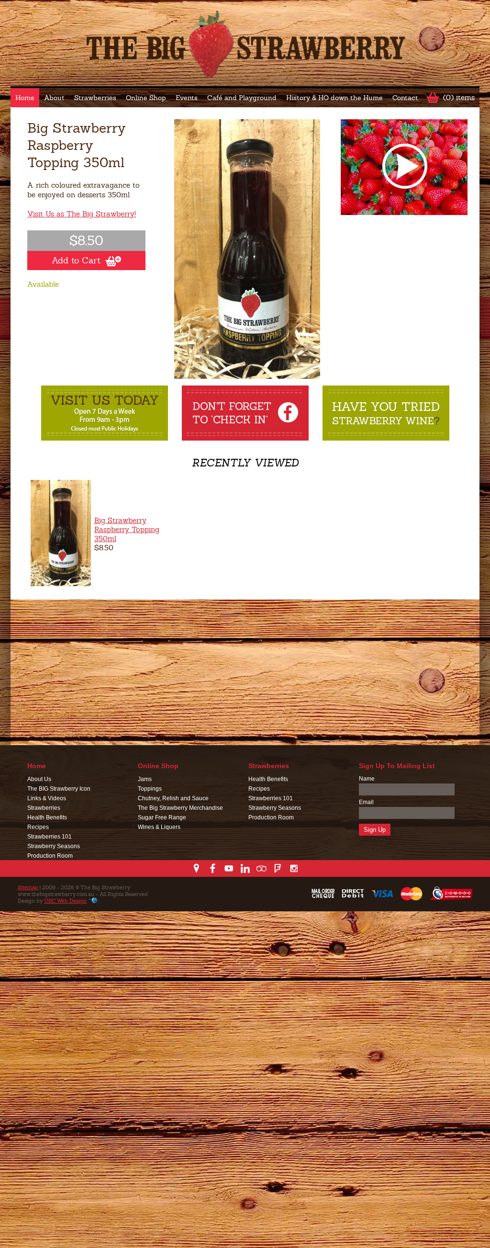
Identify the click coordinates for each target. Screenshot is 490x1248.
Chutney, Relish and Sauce (173, 798)
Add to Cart (76, 260)
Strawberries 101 (49, 836)
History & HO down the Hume (334, 97)
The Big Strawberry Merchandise (180, 808)
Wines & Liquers (159, 827)
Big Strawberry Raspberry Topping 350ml (126, 529)
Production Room (50, 855)
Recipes (38, 827)
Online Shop (146, 97)
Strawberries (95, 97)
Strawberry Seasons (53, 846)
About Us (39, 779)
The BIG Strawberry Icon (58, 788)
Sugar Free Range (162, 817)
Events (187, 97)
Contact (405, 97)
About (54, 97)
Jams (145, 779)
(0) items (459, 97)
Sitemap (28, 887)
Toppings (150, 788)
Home (24, 97)
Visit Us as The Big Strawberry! (81, 213)
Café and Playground (242, 97)
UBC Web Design (65, 900)
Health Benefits (47, 817)
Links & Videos (46, 798)
